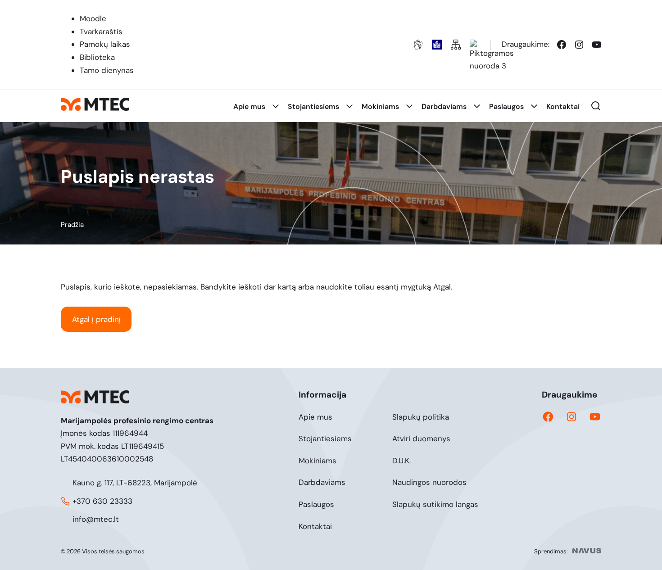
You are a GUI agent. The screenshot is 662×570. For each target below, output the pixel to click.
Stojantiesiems (325, 438)
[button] (595, 105)
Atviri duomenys (421, 438)
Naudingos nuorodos (429, 482)
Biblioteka (97, 57)
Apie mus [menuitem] (249, 106)
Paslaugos (316, 504)
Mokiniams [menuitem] (380, 106)
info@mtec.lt (96, 519)
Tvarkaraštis (101, 31)
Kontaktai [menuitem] (563, 106)
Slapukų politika (420, 417)
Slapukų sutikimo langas (435, 504)
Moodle (93, 18)
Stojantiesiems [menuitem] (313, 106)
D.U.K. (401, 461)
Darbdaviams (322, 482)
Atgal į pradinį (96, 319)
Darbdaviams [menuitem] (444, 106)
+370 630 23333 (102, 501)
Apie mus (315, 417)
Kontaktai (315, 526)
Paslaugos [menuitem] (506, 106)
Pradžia (72, 224)
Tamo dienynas (107, 70)
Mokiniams (317, 461)
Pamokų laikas (105, 44)
